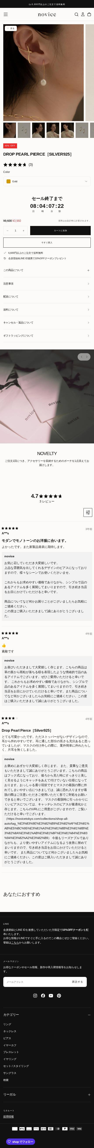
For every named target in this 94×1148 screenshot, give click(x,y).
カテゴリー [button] (11, 1014)
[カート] (89, 14)
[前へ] (82, 357)
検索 (6, 1080)
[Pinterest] (59, 995)
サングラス (9, 1073)
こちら (15, 942)
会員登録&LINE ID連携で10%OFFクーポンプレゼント (37, 258)
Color (6, 172)
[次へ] (87, 357)
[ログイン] (82, 14)
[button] (5, 14)
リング (7, 1024)
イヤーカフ (9, 1045)
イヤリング (9, 1059)
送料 (60, 221)
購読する (77, 981)
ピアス (7, 1038)
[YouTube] (51, 995)
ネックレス (9, 1031)
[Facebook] (43, 995)
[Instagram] (35, 995)
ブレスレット (11, 1052)
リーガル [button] (9, 1094)
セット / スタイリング (16, 1066)
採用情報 (8, 1116)
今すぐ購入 (47, 242)
